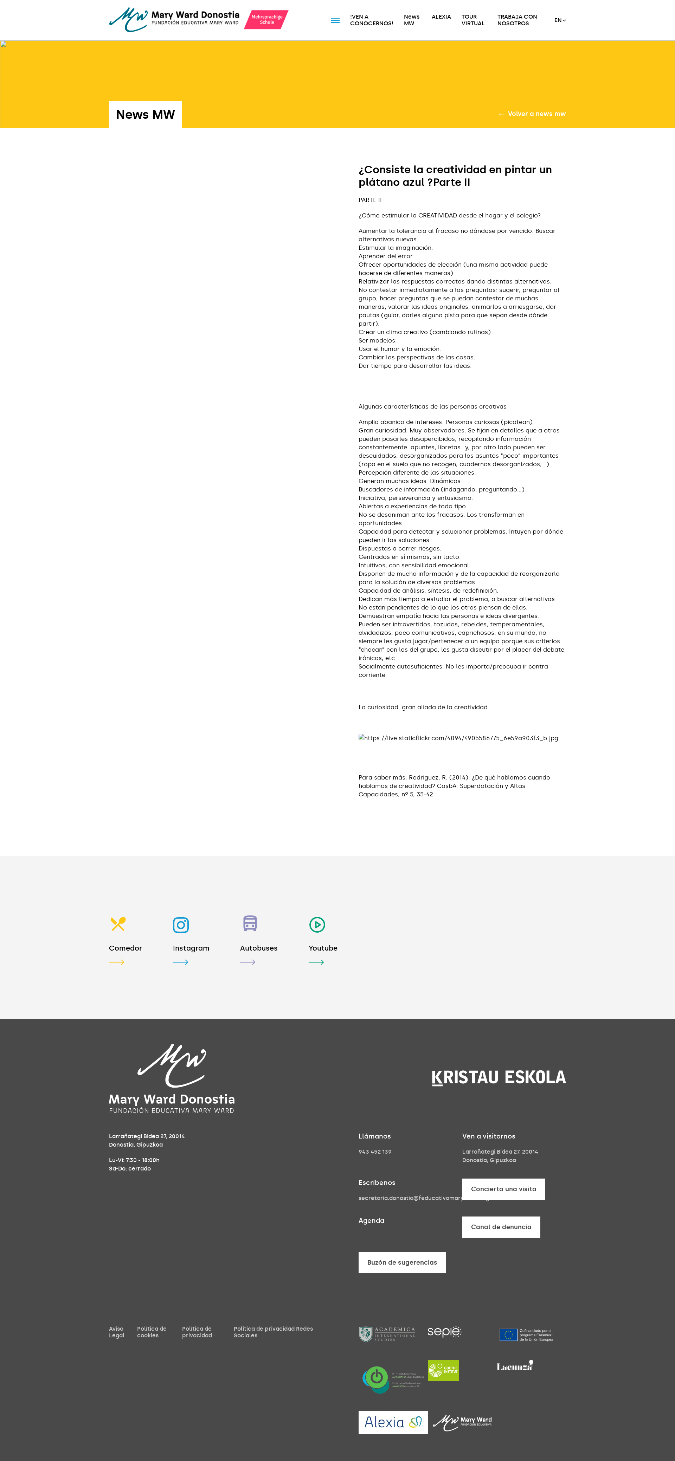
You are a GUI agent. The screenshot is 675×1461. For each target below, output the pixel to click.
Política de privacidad (197, 1331)
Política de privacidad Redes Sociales (273, 1331)
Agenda (371, 1221)
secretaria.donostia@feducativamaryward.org (424, 1198)
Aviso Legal (116, 1331)
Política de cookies (152, 1331)
